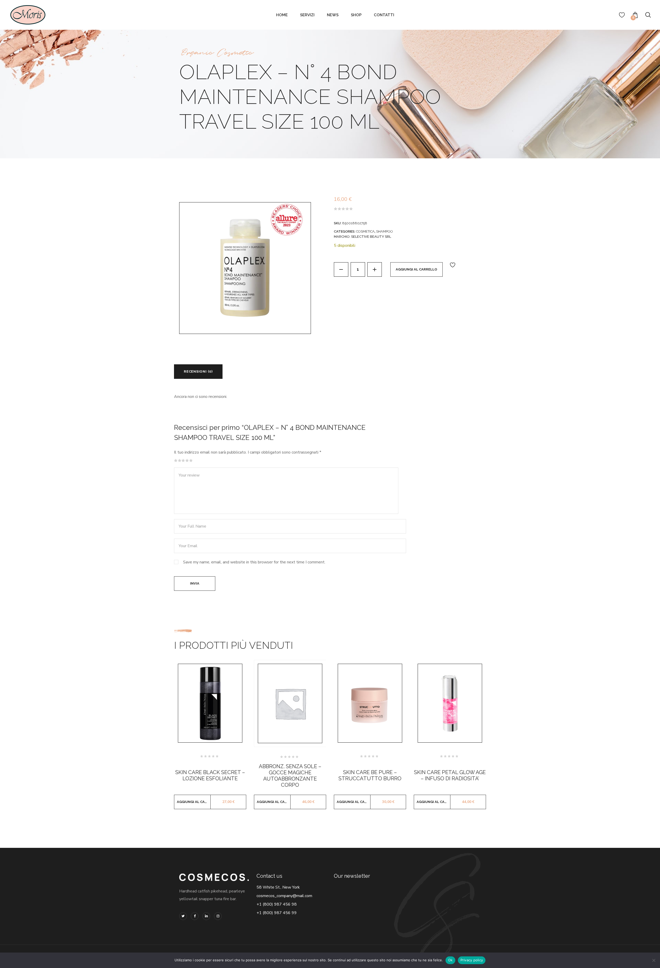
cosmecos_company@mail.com (284, 896)
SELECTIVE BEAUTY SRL (371, 237)
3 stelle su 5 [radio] (183, 460)
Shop (356, 15)
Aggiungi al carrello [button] (194, 802)
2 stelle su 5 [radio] (180, 460)
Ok (450, 960)
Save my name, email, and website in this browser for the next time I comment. (254, 562)
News (333, 15)
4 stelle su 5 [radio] (187, 460)
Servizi (307, 15)
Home (282, 15)
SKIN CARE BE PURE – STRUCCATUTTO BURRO (370, 775)
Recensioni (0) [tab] (198, 371)
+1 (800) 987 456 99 (277, 913)
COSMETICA (365, 231)
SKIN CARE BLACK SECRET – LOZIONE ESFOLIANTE (210, 775)
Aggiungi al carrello (416, 269)
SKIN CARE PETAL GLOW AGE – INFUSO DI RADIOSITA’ (450, 775)
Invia (194, 583)
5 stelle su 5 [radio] (191, 460)
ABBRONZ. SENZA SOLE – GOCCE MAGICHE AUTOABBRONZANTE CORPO (290, 775)
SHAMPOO (384, 231)
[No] (653, 960)
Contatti (384, 15)
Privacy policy (471, 960)
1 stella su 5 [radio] (176, 460)
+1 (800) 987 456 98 (277, 904)
